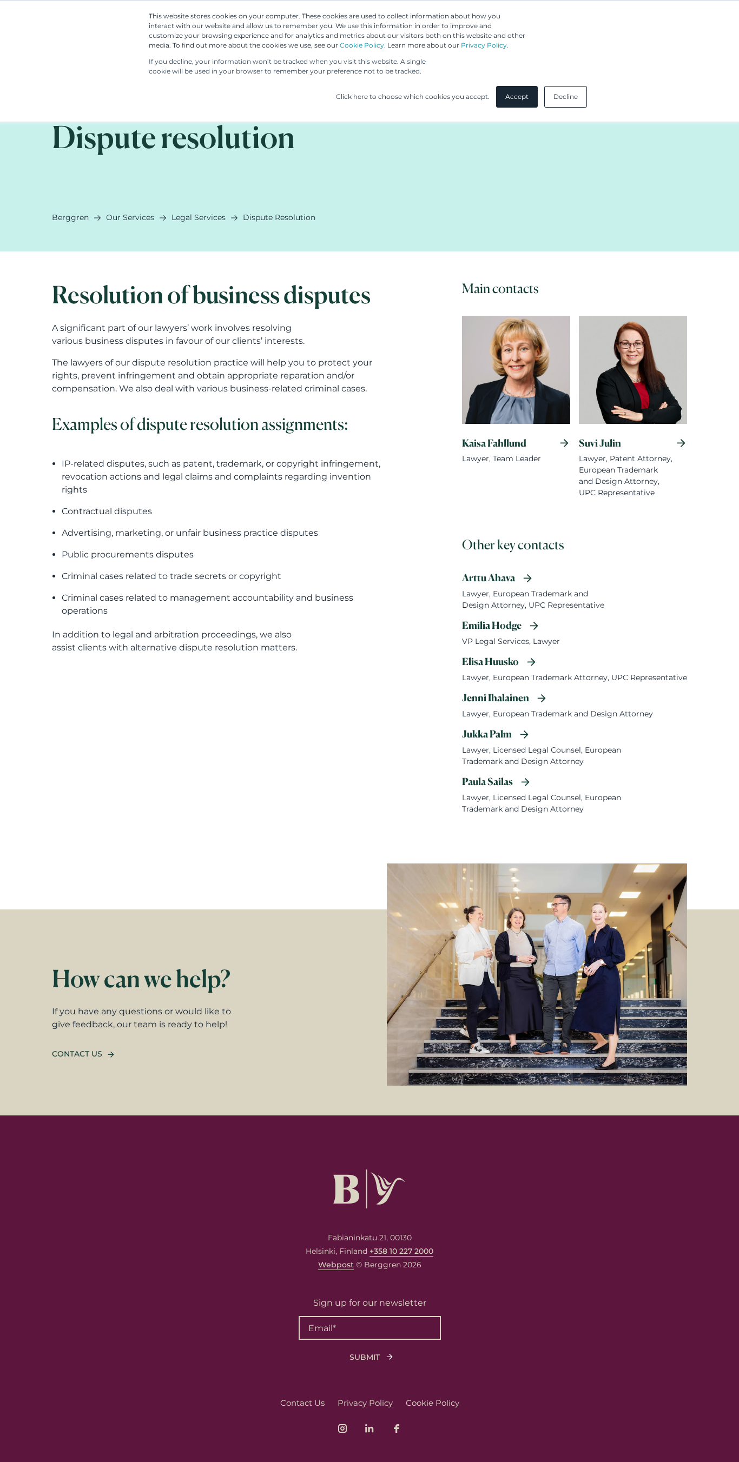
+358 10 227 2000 (401, 1251)
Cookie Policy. (363, 45)
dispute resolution (279, 217)
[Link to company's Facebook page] (396, 1428)
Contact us (77, 1054)
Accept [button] (517, 96)
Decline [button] (565, 96)
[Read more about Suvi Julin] (633, 413)
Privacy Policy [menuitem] (365, 1403)
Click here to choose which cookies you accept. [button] (413, 96)
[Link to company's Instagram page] (342, 1428)
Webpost (336, 1265)
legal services (198, 217)
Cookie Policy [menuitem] (432, 1403)
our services (130, 217)
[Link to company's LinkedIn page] (369, 1428)
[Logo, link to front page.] (369, 1189)
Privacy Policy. (485, 45)
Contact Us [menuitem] (302, 1403)
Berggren (70, 217)
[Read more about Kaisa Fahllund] (516, 413)
